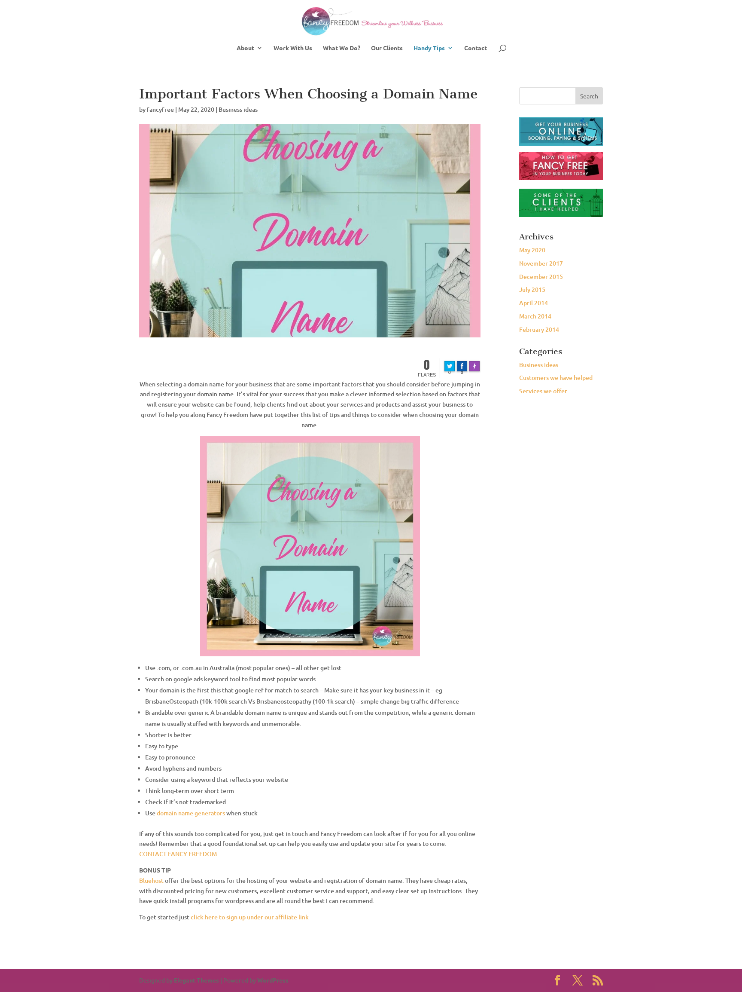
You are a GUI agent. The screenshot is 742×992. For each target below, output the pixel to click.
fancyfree (160, 109)
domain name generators (191, 813)
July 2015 (532, 289)
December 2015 (541, 276)
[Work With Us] (561, 131)
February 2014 (539, 329)
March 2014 (535, 316)
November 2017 (541, 263)
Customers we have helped (556, 378)
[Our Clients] (561, 215)
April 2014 (533, 303)
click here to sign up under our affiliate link (250, 917)
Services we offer (543, 391)
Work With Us (293, 48)
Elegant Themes (196, 980)
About (245, 48)
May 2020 (532, 250)
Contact (475, 48)
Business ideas (238, 109)
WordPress (273, 980)
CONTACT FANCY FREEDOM (178, 854)
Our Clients (387, 48)
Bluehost (151, 880)
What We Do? (341, 48)
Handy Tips (429, 48)
